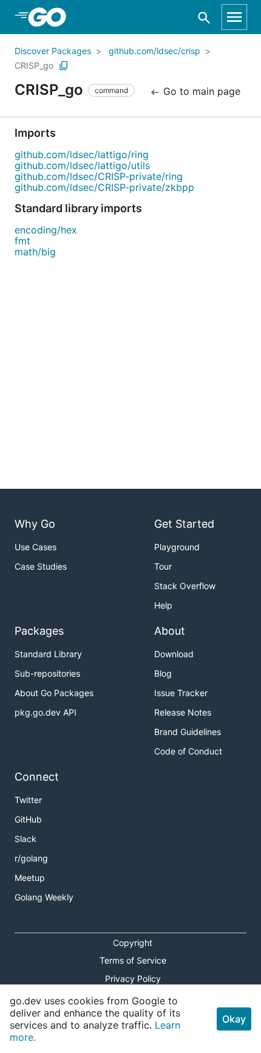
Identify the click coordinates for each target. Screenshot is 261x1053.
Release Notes (182, 712)
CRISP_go (34, 65)
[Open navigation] (234, 17)
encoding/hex (46, 230)
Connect (37, 776)
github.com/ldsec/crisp (154, 51)
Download (174, 654)
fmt (22, 241)
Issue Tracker (181, 693)
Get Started (184, 523)
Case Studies (41, 566)
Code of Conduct (188, 751)
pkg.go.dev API (45, 712)
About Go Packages (54, 693)
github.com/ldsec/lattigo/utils (82, 165)
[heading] (51, 17)
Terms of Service (133, 960)
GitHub (28, 819)
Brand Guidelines (187, 732)
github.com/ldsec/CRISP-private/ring (99, 176)
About (169, 630)
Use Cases (35, 547)
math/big (35, 252)
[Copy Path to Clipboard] (63, 65)
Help (163, 605)
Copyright (132, 942)
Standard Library (48, 654)
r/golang (31, 858)
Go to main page (200, 91)
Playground (177, 547)
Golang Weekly (44, 897)
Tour (163, 566)
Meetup (30, 877)
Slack (25, 839)
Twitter (28, 800)
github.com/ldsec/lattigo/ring (82, 154)
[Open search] (204, 17)
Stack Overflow (184, 586)
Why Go (35, 523)
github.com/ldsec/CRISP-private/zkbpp (104, 187)
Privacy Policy (133, 978)
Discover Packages (53, 51)
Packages (39, 630)
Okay (234, 1019)
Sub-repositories (47, 673)
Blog (163, 673)
